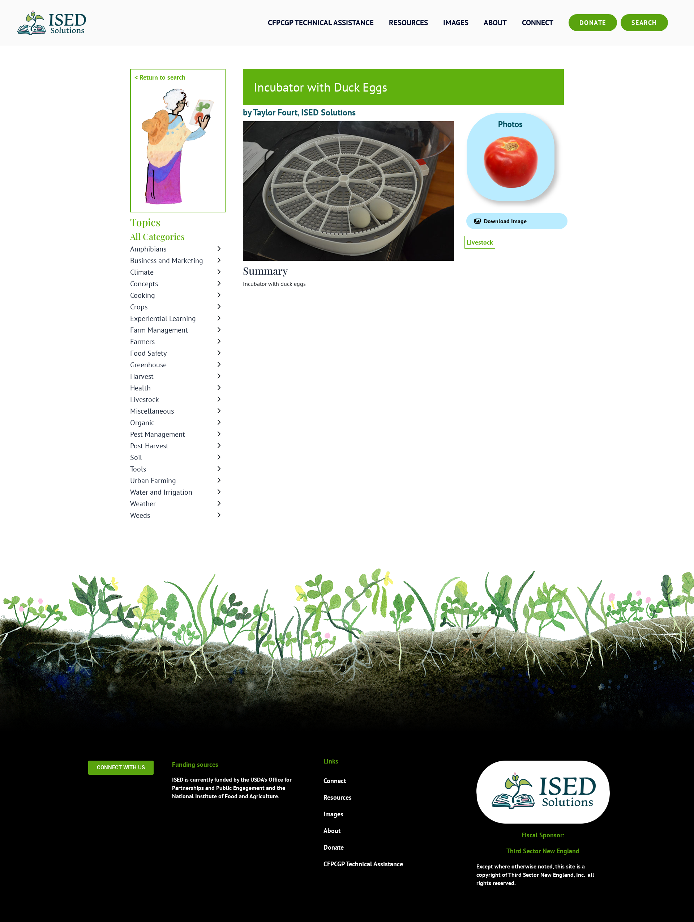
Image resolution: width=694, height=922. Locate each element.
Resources (408, 23)
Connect (537, 23)
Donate (592, 22)
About (495, 23)
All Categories (157, 236)
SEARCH (644, 22)
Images (455, 23)
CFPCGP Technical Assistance (321, 23)
